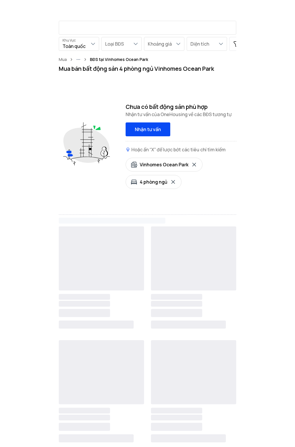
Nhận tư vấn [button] (148, 129)
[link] (119, 59)
